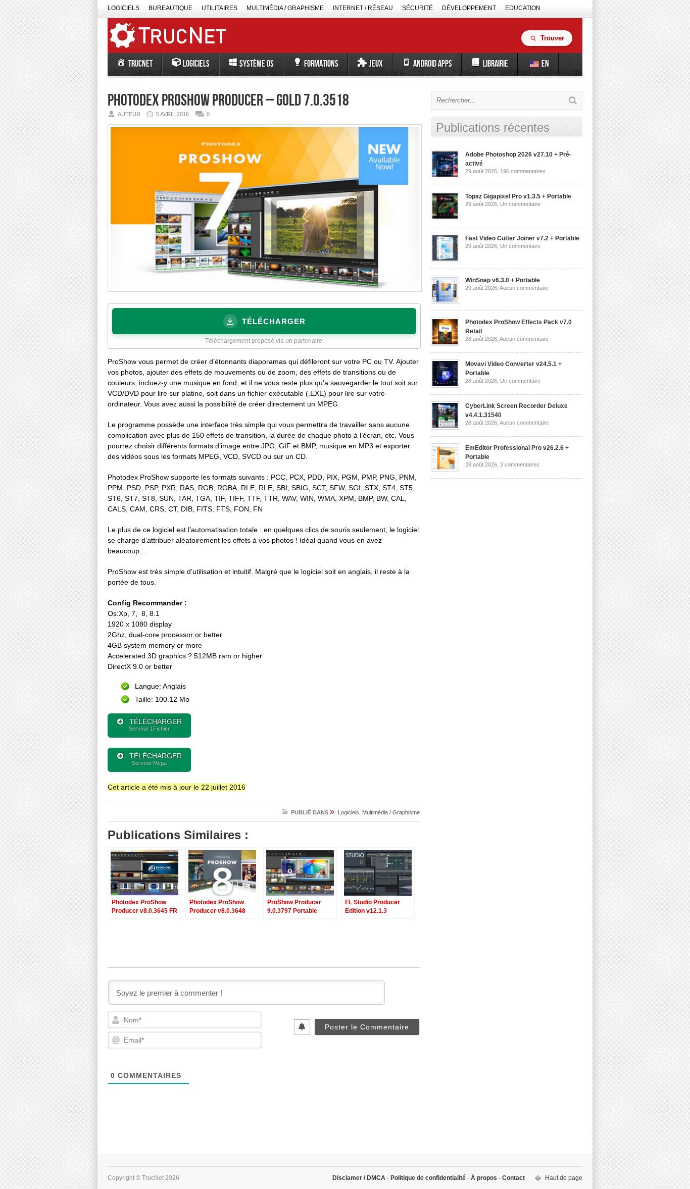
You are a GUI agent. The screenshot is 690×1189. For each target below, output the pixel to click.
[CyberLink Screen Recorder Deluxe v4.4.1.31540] (445, 427)
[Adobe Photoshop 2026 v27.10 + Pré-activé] (445, 176)
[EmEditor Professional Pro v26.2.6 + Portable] (445, 469)
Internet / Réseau (363, 8)
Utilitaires (219, 8)
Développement (469, 8)
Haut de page (563, 1177)
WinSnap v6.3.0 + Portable (502, 280)
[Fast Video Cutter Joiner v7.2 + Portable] (445, 260)
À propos (484, 1177)
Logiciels (123, 8)
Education (522, 8)
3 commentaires (519, 464)
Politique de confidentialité (428, 1177)
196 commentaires (523, 171)
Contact (513, 1177)
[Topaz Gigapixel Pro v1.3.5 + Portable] (445, 218)
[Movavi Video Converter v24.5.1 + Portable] (445, 385)
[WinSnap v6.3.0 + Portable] (445, 301)
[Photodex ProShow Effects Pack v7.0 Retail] (445, 343)
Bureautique (170, 8)
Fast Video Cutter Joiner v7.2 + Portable (522, 238)
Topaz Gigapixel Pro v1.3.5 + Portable (518, 196)
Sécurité (417, 8)
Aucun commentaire (524, 288)
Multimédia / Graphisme (285, 8)
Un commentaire (520, 204)
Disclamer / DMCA (359, 1177)
